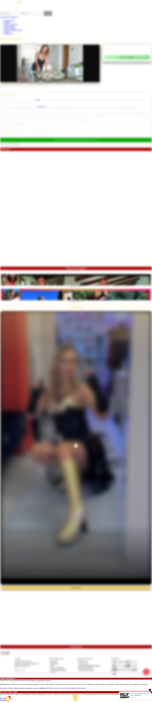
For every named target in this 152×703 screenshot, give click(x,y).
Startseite (7, 22)
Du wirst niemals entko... (76, 286)
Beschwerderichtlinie (85, 668)
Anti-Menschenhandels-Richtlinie (89, 665)
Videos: (5, 652)
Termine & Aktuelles (11, 24)
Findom (6, 32)
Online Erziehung (10, 28)
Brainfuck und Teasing (45, 133)
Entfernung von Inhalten (86, 670)
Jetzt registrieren (9, 20)
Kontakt (53, 672)
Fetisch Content (9, 26)
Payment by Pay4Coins (22, 665)
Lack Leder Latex (18, 133)
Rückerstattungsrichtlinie (58, 670)
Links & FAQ (8, 34)
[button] (76, 697)
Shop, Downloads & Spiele (13, 30)
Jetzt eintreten (76, 587)
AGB (52, 665)
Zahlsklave (41, 106)
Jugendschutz (82, 661)
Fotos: (5, 654)
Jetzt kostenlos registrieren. (8, 17)
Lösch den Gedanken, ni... (76, 301)
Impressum (53, 661)
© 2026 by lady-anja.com (23, 661)
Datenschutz (54, 663)
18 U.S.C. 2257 (83, 663)
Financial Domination (31, 133)
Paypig (38, 100)
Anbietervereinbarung (57, 668)
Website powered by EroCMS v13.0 (26, 663)
